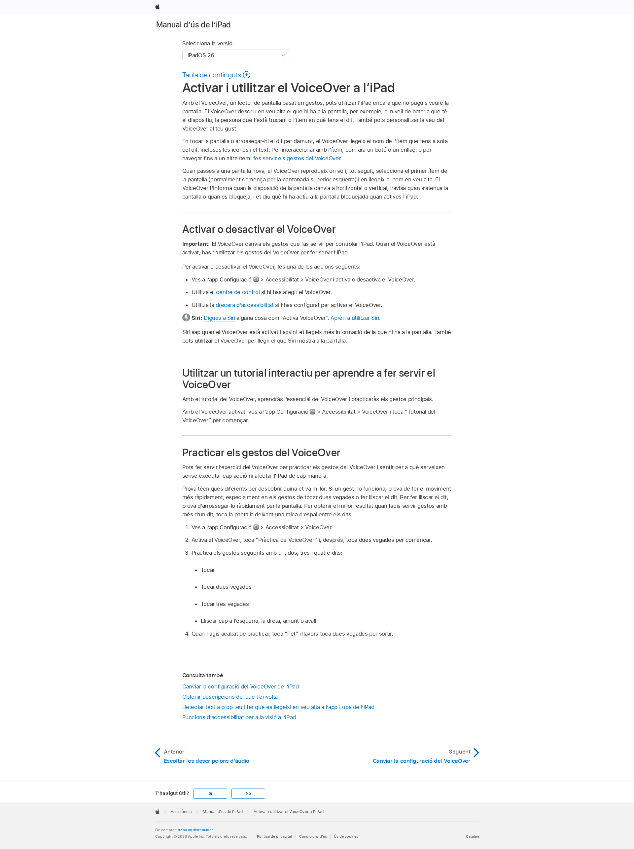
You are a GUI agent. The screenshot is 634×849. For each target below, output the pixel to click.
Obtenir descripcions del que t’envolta (230, 696)
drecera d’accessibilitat (244, 305)
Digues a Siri (219, 317)
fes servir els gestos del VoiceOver (296, 158)
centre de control (238, 292)
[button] (216, 74)
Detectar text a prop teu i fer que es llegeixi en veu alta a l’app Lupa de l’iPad (278, 707)
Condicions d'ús (313, 836)
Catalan (472, 836)
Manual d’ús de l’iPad (193, 24)
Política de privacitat (274, 836)
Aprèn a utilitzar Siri (355, 317)
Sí (210, 793)
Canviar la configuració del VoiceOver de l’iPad (240, 686)
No (248, 793)
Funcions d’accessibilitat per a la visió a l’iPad (239, 717)
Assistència (181, 811)
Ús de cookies (346, 836)
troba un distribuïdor (195, 830)
